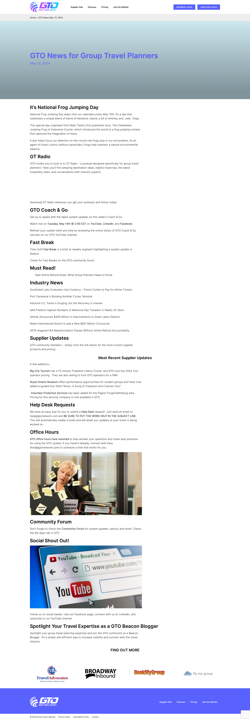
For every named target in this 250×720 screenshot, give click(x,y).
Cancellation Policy (81, 717)
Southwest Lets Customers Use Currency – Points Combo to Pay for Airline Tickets (81, 289)
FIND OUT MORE (125, 650)
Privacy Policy (64, 717)
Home (33, 17)
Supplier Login (209, 7)
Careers (95, 717)
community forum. (84, 260)
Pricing (104, 7)
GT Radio (71, 163)
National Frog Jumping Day (46, 114)
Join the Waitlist (121, 7)
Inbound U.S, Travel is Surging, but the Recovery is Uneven (66, 303)
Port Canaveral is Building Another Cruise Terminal (61, 296)
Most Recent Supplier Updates (125, 358)
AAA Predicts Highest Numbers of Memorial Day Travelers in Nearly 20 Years (77, 310)
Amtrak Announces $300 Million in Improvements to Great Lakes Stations (75, 316)
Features (92, 7)
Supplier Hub (77, 7)
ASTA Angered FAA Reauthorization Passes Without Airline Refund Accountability (79, 330)
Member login (184, 7)
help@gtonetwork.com (44, 416)
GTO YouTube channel (63, 234)
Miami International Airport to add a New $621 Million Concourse (70, 323)
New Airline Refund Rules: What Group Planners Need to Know (73, 275)
